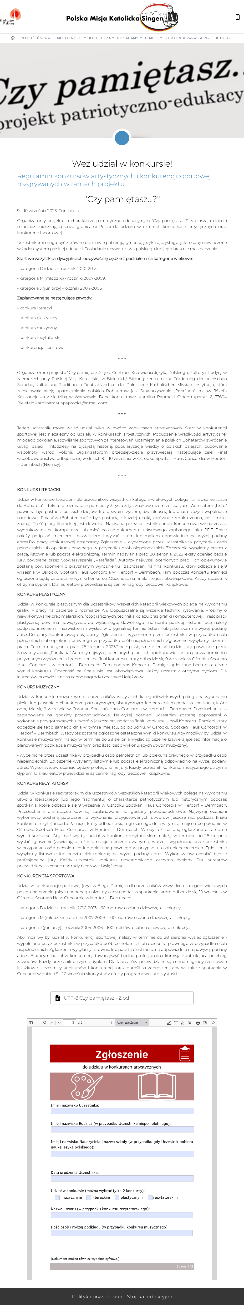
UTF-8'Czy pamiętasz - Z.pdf (96, 998)
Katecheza (100, 38)
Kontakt (224, 38)
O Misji (152, 38)
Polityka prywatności (97, 1297)
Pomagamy (128, 38)
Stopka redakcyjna (149, 1297)
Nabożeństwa (36, 38)
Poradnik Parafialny (187, 38)
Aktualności (70, 38)
